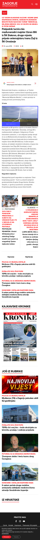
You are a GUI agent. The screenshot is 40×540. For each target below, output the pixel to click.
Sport (4, 13)
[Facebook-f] (16, 521)
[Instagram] (20, 521)
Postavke (16, 537)
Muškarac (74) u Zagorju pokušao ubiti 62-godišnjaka (18, 264)
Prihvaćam (6, 537)
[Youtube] (24, 521)
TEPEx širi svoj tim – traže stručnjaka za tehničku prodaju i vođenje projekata (17, 273)
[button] (32, 4)
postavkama (5, 533)
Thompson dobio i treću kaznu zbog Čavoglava (18, 283)
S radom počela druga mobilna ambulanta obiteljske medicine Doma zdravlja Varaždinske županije (18, 293)
